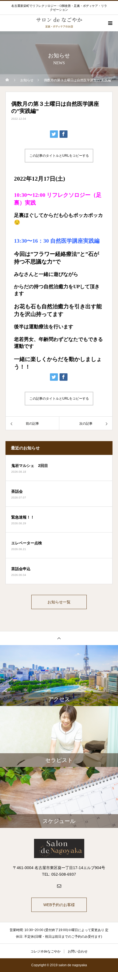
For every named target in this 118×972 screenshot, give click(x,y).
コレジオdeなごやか (45, 951)
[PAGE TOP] (59, 638)
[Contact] (59, 886)
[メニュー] (110, 23)
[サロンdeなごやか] (59, 848)
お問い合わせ (78, 951)
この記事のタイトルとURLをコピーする (59, 156)
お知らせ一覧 (59, 602)
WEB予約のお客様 (59, 905)
